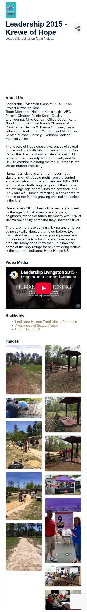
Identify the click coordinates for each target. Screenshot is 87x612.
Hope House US (27, 329)
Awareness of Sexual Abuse (36, 325)
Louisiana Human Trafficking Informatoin (46, 321)
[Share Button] (77, 28)
